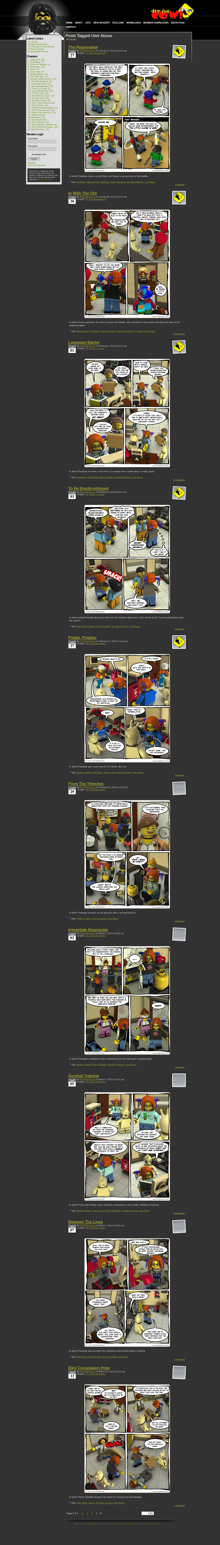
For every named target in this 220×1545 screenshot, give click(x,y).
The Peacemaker (83, 47)
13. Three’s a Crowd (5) (39, 88)
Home (69, 22)
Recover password (37, 165)
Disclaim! (118, 22)
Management (93, 182)
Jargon (91, 626)
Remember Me (38, 154)
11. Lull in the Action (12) (39, 84)
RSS (146, 1524)
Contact (71, 27)
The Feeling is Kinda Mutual (41, 46)
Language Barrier (84, 342)
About (79, 22)
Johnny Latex (109, 772)
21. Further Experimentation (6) (43, 108)
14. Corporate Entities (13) (40, 91)
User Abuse (150, 182)
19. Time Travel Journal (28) (41, 103)
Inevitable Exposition (37, 44)
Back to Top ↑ (155, 1524)
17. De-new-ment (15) (38, 98)
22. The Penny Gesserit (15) (41, 110)
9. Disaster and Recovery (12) (42, 79)
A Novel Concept (36, 49)
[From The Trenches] (127, 908)
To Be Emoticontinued (88, 488)
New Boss (105, 182)
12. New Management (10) (40, 86)
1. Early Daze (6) (36, 60)
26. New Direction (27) (39, 122)
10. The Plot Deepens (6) (40, 81)
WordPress (114, 1524)
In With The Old (82, 193)
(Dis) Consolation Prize (89, 1368)
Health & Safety (84, 772)
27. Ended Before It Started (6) (42, 124)
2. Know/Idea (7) (36, 62)
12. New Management (95, 53)
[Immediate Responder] (127, 1054)
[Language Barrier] (127, 466)
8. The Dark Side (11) (38, 76)
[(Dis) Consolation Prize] (127, 1492)
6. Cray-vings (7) (36, 72)
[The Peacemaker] (127, 171)
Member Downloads (156, 22)
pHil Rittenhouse (88, 51)
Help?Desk (92, 477)
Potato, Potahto (82, 637)
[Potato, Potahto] (127, 762)
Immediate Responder (88, 929)
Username (33, 138)
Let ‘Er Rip (33, 42)
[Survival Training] (127, 1200)
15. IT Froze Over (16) (38, 93)
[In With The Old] (127, 317)
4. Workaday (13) (36, 67)
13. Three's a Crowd (94, 348)
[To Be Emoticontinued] (127, 612)
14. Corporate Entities (95, 643)
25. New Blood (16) (37, 120)
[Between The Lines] (127, 1346)
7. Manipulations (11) (38, 74)
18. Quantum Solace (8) (39, 100)
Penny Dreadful (118, 182)
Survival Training (83, 1075)
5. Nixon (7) (33, 69)
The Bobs (138, 331)
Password (32, 146)
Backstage (178, 22)
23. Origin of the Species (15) (42, 112)
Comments (179, 334)
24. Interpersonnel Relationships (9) (36, 116)
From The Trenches (85, 783)
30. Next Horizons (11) (38, 129)
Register (32, 163)
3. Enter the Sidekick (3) (39, 64)
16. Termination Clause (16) (41, 96)
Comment (180, 185)
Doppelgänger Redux (38, 51)
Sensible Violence (135, 182)
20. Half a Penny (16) (38, 105)
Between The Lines (85, 1222)
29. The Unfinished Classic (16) (43, 127)
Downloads (133, 22)
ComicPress (128, 1524)
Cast (88, 22)
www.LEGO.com (45, 179)
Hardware (81, 182)
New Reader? (102, 22)
